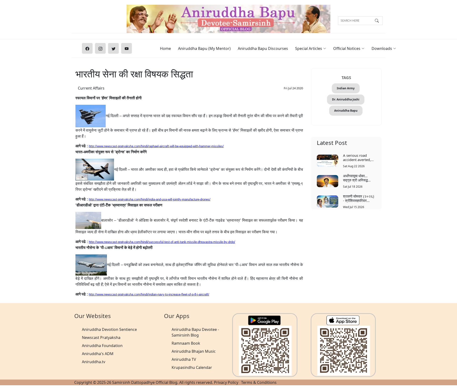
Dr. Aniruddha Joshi (345, 99)
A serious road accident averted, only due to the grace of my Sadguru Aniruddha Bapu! (359, 157)
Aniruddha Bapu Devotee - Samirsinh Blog (195, 332)
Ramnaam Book (186, 343)
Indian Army (346, 88)
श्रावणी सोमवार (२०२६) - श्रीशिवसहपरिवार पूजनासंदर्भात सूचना (358, 198)
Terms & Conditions (259, 382)
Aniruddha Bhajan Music (194, 351)
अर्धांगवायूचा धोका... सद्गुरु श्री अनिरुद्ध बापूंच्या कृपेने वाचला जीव (358, 177)
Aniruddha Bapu (346, 111)
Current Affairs (91, 88)
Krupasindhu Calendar (192, 367)
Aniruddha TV (184, 359)
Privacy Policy (226, 382)
